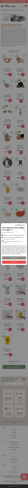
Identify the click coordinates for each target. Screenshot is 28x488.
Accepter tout (14, 262)
